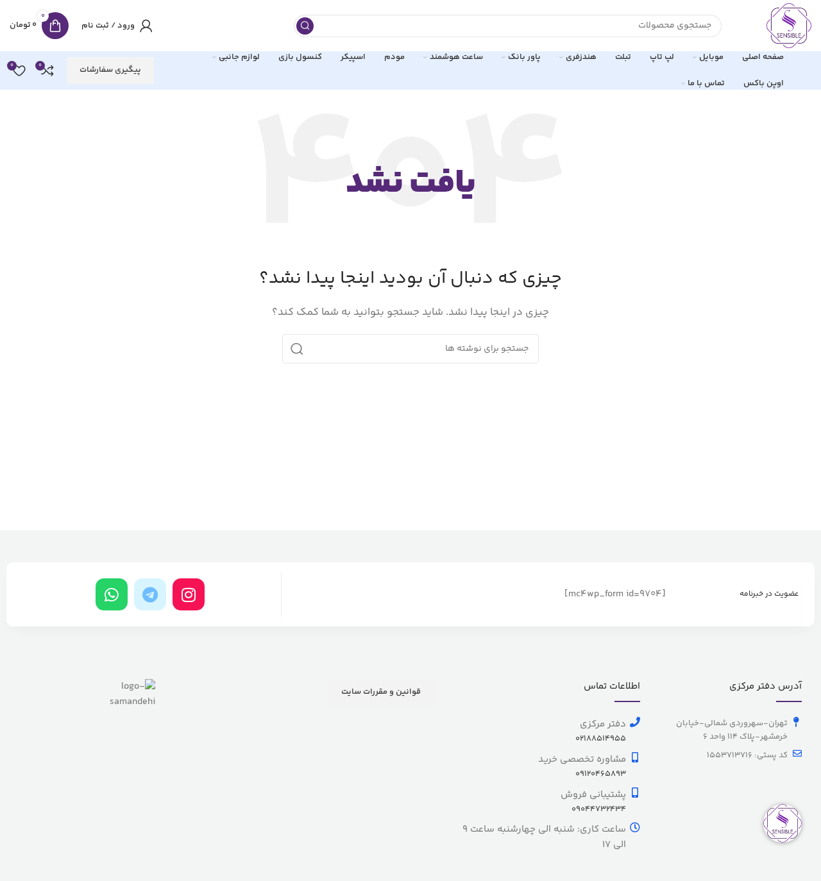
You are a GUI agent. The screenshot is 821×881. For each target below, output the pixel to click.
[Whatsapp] (112, 594)
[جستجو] (305, 26)
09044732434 (598, 809)
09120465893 (600, 774)
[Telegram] (150, 594)
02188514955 (600, 738)
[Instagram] (189, 594)
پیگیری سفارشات (110, 69)
